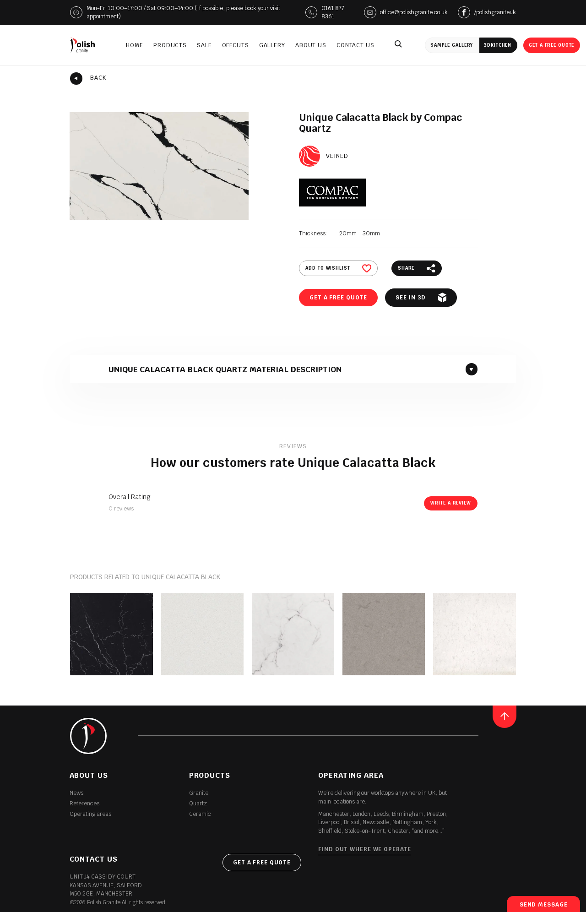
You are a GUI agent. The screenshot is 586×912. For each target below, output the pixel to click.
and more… (428, 831)
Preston (436, 814)
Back (98, 77)
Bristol (351, 822)
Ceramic (200, 814)
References (84, 803)
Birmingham (407, 814)
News (76, 793)
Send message (544, 904)
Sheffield (330, 831)
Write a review (450, 503)
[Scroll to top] (505, 716)
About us (310, 45)
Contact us (355, 45)
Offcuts (235, 45)
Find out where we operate (364, 849)
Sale (204, 45)
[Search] (398, 45)
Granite (198, 793)
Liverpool (329, 822)
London (361, 814)
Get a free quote (551, 45)
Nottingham (407, 822)
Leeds (381, 814)
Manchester (333, 814)
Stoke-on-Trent (365, 831)
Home (134, 45)
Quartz (198, 803)
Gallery (272, 45)
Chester (398, 831)
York (431, 822)
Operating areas (90, 814)
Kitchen (497, 45)
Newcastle (376, 822)
